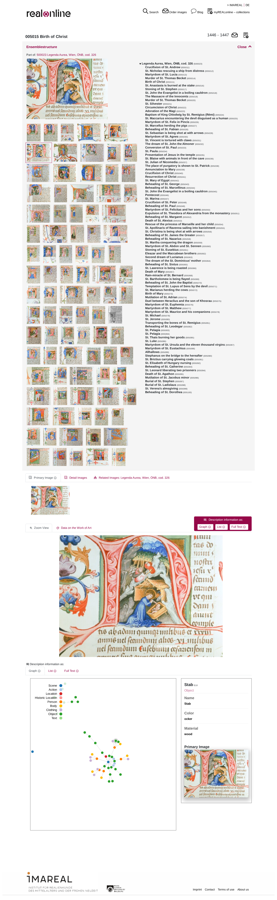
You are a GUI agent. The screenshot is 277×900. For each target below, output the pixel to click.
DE (248, 5)
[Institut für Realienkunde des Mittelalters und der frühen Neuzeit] (62, 882)
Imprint (197, 889)
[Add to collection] (246, 35)
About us (243, 889)
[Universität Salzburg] (116, 888)
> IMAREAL (235, 5)
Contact (210, 889)
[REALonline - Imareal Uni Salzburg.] (46, 10)
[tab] (43, 477)
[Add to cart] (234, 35)
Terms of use (226, 889)
